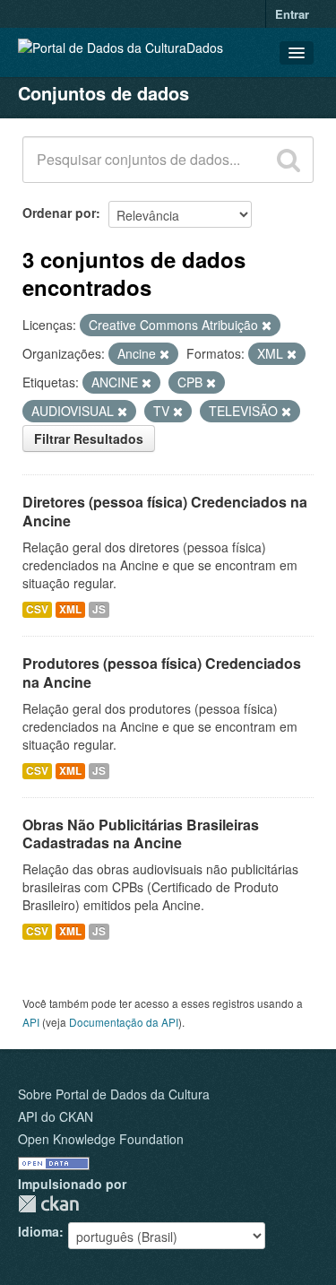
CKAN (48, 1203)
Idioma (38, 1231)
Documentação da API (123, 1021)
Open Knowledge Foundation (101, 1139)
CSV (37, 609)
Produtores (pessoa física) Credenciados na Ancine (161, 672)
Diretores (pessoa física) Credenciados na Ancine (164, 511)
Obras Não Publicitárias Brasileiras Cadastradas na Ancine (140, 834)
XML (70, 609)
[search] (288, 159)
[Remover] (266, 325)
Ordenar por (59, 212)
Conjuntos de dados (103, 93)
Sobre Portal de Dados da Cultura (114, 1094)
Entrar (292, 13)
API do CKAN (55, 1116)
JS (99, 609)
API (30, 1021)
